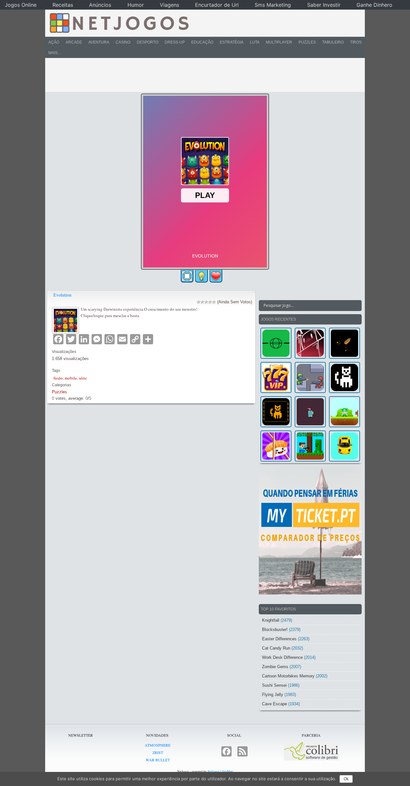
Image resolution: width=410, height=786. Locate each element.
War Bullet (158, 759)
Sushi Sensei (274, 685)
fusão (58, 378)
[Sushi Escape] (275, 446)
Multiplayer (279, 42)
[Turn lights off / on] (201, 276)
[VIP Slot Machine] (275, 377)
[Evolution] (66, 319)
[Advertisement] (200, 75)
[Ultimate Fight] (310, 377)
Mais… (55, 53)
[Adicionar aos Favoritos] (215, 276)
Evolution (62, 295)
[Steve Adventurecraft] (310, 446)
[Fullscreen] (187, 276)
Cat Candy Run (276, 648)
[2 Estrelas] (202, 302)
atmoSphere (157, 745)
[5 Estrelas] (214, 302)
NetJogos (213, 771)
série (83, 378)
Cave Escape (274, 703)
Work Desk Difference (282, 657)
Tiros (356, 42)
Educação (202, 42)
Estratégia (231, 42)
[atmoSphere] (275, 343)
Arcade (74, 42)
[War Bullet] (344, 343)
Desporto (147, 42)
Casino (123, 42)
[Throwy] (344, 411)
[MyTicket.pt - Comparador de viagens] (310, 530)
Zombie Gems (275, 666)
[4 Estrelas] (210, 302)
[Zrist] (310, 343)
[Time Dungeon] (310, 411)
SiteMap (227, 771)
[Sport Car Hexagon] (344, 446)
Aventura (98, 42)
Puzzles (307, 42)
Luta (254, 42)
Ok (346, 779)
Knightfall (270, 620)
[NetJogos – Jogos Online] (118, 22)
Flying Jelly (272, 694)
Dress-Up (175, 42)
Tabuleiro (333, 42)
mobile (71, 378)
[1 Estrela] (199, 302)
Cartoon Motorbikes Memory (288, 676)
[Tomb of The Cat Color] (344, 377)
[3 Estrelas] (206, 302)
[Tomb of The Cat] (275, 411)
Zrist (157, 752)
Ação (53, 42)
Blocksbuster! (275, 629)
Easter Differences (279, 638)
